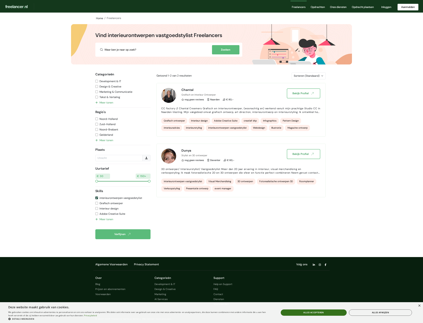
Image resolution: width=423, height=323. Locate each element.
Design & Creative (110, 86)
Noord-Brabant (108, 129)
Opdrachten (318, 7)
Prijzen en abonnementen (110, 289)
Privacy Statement (146, 264)
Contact (218, 294)
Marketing (160, 294)
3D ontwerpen (245, 181)
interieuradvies (172, 127)
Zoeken (225, 49)
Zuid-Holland (107, 124)
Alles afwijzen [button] (380, 312)
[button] (139, 319)
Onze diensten (338, 7)
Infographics (269, 120)
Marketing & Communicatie (115, 92)
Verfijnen (120, 234)
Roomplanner (306, 181)
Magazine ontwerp (298, 127)
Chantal (187, 90)
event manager (223, 188)
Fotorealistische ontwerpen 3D (276, 181)
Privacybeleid (90, 315)
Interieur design (108, 208)
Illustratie (276, 127)
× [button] (419, 305)
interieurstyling (194, 127)
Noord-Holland (108, 119)
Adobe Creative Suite (112, 214)
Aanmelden (408, 7)
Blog (97, 284)
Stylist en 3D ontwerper (194, 155)
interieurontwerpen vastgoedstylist (120, 198)
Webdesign (259, 127)
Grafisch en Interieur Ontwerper (198, 94)
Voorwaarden (103, 294)
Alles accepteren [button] (313, 312)
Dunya (186, 150)
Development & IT (110, 81)
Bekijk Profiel (300, 93)
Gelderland (106, 135)
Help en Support (222, 284)
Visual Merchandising (219, 181)
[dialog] (211, 312)
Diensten (218, 299)
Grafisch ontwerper (111, 203)
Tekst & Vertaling (109, 97)
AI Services (161, 299)
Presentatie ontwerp (197, 188)
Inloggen (386, 7)
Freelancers (299, 7)
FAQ (215, 289)
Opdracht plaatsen (363, 7)
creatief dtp (250, 120)
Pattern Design (291, 120)
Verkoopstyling (172, 188)
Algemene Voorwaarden (111, 264)
